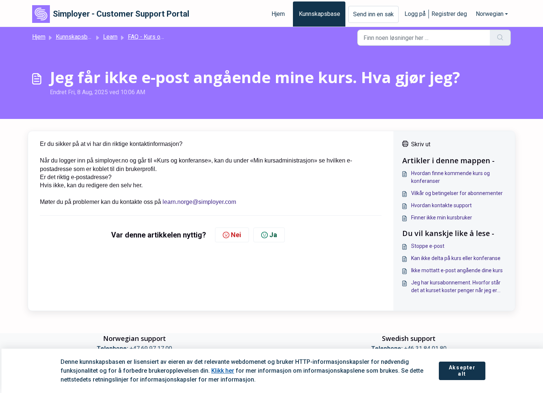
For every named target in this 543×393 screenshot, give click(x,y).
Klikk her (222, 370)
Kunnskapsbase (319, 13)
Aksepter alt (462, 371)
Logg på (415, 13)
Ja (273, 235)
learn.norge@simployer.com (199, 202)
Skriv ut (420, 144)
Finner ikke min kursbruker (441, 218)
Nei (236, 235)
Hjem (278, 13)
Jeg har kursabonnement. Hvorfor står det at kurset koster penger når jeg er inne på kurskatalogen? (456, 287)
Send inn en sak (373, 14)
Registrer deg (449, 13)
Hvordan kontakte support (441, 205)
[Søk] (500, 38)
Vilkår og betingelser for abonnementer (457, 193)
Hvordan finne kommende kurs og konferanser (450, 177)
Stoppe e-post (427, 246)
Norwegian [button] (489, 13)
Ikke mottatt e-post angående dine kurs (457, 270)
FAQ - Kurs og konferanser (162, 36)
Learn (110, 36)
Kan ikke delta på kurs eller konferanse (456, 258)
